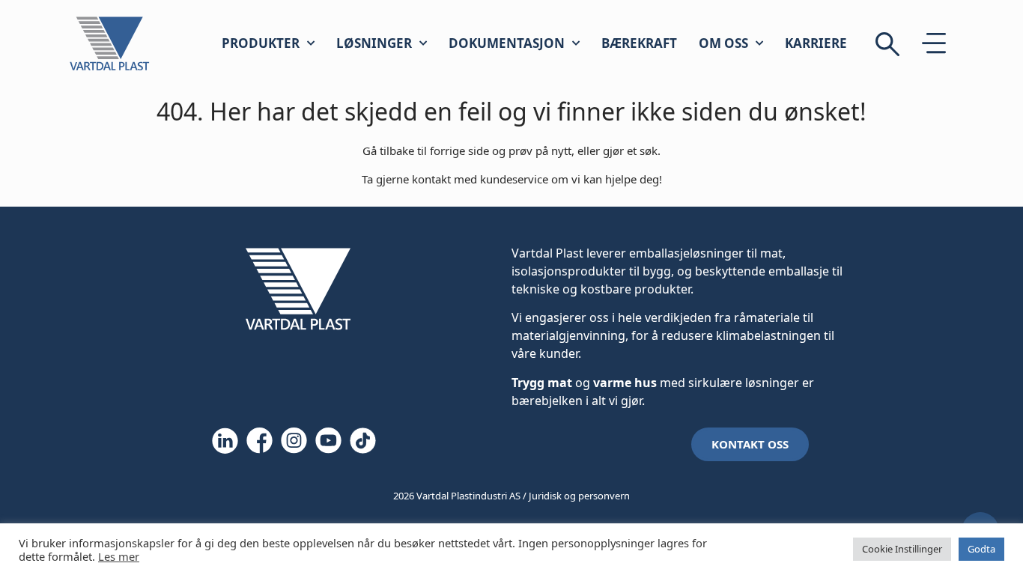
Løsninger (374, 43)
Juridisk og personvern (579, 495)
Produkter (261, 43)
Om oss (723, 43)
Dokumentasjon (507, 43)
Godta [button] (981, 549)
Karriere (816, 43)
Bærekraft (639, 43)
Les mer (118, 556)
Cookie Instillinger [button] (902, 549)
